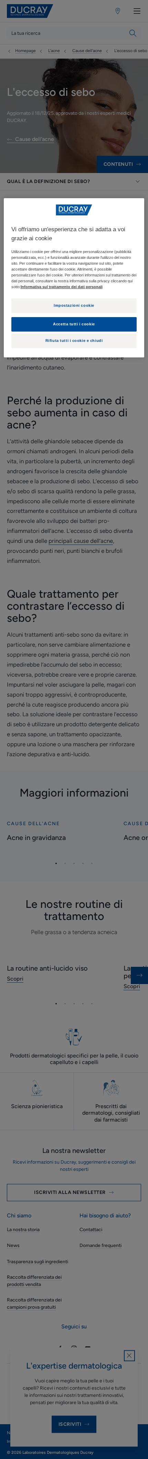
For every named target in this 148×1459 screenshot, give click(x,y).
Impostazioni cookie (74, 305)
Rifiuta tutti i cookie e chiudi (74, 340)
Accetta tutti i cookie (74, 324)
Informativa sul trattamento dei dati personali (62, 287)
